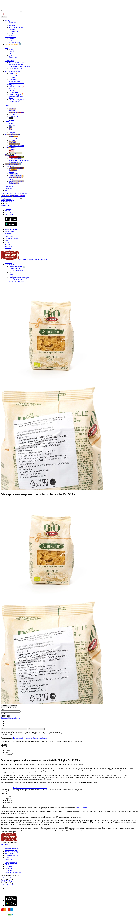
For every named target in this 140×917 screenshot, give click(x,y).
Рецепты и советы (11, 238)
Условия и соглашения (13, 872)
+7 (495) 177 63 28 (7, 877)
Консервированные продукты (19, 278)
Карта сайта (5, 844)
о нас (7, 240)
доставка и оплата (11, 229)
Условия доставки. (81, 808)
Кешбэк (19, 196)
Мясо (11, 274)
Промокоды (9, 861)
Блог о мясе (9, 214)
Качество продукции (12, 852)
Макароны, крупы (11, 276)
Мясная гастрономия (16, 281)
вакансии (8, 248)
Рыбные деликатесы (16, 279)
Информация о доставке (36, 729)
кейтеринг (8, 244)
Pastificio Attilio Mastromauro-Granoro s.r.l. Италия (30, 738)
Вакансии (8, 868)
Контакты (8, 859)
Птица (11, 272)
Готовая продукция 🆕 (17, 266)
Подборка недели (11, 863)
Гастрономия (9, 265)
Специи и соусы (14, 268)
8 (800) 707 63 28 (7, 201)
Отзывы (8, 864)
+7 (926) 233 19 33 (7, 885)
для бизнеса (9, 246)
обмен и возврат (10, 231)
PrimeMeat (8, 263)
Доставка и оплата (11, 848)
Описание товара (21, 729)
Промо (7, 196)
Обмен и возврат (11, 850)
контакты (8, 212)
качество (8, 211)
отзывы (7, 242)
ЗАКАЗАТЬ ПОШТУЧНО (9, 705)
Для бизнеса (9, 866)
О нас (7, 857)
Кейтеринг (8, 870)
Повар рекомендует (8, 729)
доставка (8, 209)
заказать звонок (6, 205)
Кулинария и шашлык (16, 270)
